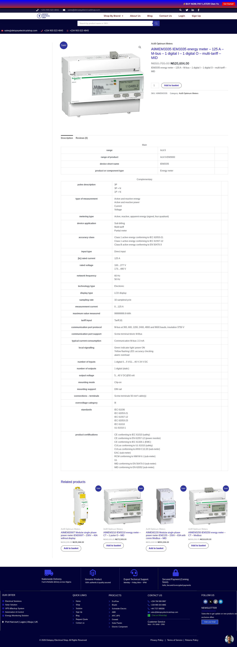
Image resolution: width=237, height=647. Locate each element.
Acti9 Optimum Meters (162, 43)
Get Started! (229, 4)
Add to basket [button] (71, 548)
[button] (180, 10)
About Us (135, 16)
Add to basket (171, 85)
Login (182, 16)
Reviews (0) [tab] (82, 138)
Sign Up (196, 16)
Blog (150, 16)
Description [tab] (67, 138)
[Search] (156, 23)
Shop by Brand (112, 16)
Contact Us (165, 16)
